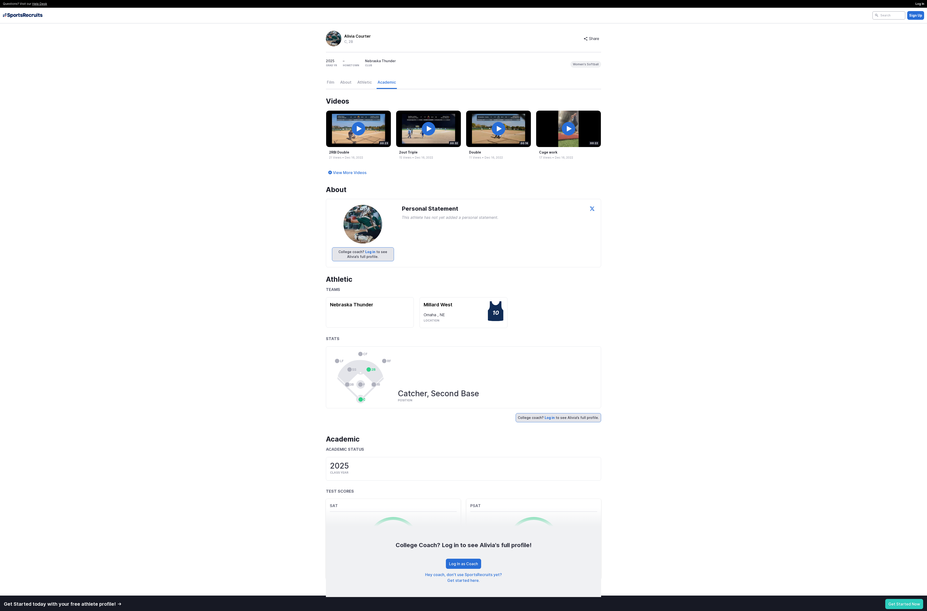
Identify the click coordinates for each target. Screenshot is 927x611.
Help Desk (39, 4)
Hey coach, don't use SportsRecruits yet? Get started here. (463, 577)
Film (330, 82)
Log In (919, 4)
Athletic (364, 82)
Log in (370, 252)
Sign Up (915, 15)
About (345, 82)
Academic (387, 82)
